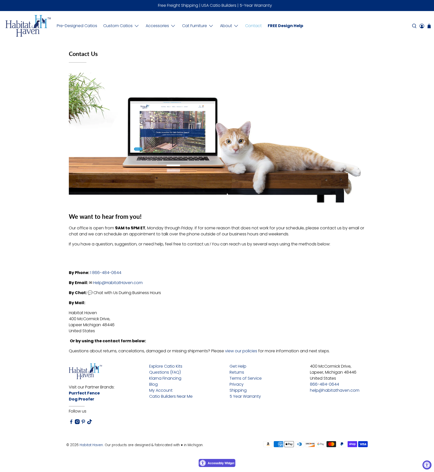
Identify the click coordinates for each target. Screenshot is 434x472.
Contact (253, 26)
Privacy (237, 384)
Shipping (238, 390)
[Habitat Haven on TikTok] (89, 423)
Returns (237, 372)
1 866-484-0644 (105, 273)
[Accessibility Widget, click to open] (426, 464)
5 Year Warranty (245, 396)
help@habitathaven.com (334, 390)
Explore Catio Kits (165, 366)
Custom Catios (118, 26)
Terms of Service (246, 378)
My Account (161, 390)
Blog (153, 384)
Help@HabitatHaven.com (118, 283)
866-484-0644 (324, 384)
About (226, 26)
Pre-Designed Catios (77, 26)
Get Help (238, 366)
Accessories (157, 26)
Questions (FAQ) (165, 372)
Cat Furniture (194, 26)
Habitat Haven (91, 445)
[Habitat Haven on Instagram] (77, 423)
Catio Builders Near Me (171, 396)
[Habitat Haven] (28, 26)
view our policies (241, 351)
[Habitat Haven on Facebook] (71, 423)
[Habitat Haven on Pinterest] (83, 423)
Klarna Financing (165, 378)
